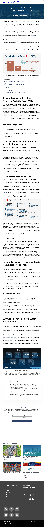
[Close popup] (41, 220)
